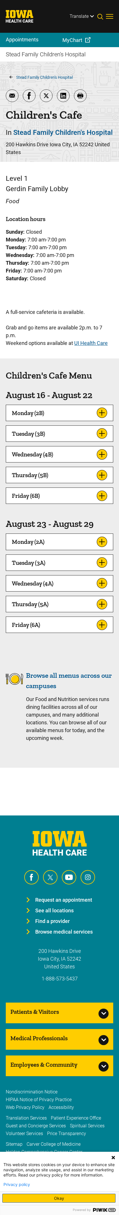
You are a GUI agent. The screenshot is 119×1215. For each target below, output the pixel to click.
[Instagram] (88, 877)
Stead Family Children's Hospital (44, 77)
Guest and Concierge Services (36, 1125)
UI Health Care (91, 343)
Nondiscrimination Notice (31, 1092)
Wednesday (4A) (32, 583)
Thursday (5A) (30, 604)
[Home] (23, 16)
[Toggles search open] (101, 16)
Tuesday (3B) (28, 433)
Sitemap (14, 1144)
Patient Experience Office (76, 1118)
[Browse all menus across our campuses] (14, 686)
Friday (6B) (26, 495)
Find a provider (52, 921)
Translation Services (26, 1118)
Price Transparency (66, 1133)
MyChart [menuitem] (72, 40)
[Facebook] (31, 877)
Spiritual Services (87, 1125)
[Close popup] (113, 1157)
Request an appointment (63, 900)
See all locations (54, 910)
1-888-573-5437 (60, 979)
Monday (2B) (28, 412)
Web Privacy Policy (25, 1107)
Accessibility (61, 1107)
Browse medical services (64, 932)
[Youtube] (69, 877)
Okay (59, 1198)
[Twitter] (50, 877)
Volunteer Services (24, 1133)
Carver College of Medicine (54, 1144)
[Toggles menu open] (109, 16)
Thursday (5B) (30, 475)
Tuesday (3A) (28, 562)
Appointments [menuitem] (22, 40)
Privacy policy (16, 1184)
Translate (79, 16)
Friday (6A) (26, 624)
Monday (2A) (28, 541)
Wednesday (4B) (32, 454)
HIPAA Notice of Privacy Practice (39, 1099)
